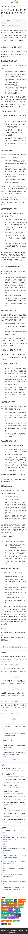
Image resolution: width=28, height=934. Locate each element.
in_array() (20, 906)
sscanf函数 (20, 903)
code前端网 (11, 930)
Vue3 (3, 673)
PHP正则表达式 (5, 912)
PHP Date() (13, 912)
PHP (3, 900)
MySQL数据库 (16, 921)
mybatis (19, 915)
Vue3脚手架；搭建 (6, 661)
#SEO (4, 23)
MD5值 (11, 909)
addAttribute (5, 909)
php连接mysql (5, 915)
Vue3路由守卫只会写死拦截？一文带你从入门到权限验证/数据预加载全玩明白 (14, 753)
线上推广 (17, 25)
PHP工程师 (17, 909)
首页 (2, 7)
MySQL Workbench (7, 921)
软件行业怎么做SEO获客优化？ (13, 646)
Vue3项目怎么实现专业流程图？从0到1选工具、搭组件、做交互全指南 (14, 862)
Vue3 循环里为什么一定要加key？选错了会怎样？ (14, 727)
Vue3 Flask (4, 710)
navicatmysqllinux (14, 918)
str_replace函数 (13, 903)
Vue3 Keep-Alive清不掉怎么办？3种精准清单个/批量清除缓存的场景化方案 (14, 734)
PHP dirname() (22, 900)
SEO (12, 7)
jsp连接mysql (5, 918)
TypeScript (9, 673)
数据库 (19, 912)
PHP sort (15, 906)
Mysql (15, 900)
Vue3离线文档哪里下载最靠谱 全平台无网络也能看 (14, 882)
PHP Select (5, 903)
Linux (9, 924)
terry (14, 722)
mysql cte (4, 924)
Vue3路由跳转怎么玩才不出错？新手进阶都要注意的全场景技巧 (14, 746)
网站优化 (7, 7)
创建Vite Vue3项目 (7, 740)
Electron (8, 698)
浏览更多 (14, 759)
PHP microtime (9, 900)
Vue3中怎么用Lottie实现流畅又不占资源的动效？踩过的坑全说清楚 (14, 875)
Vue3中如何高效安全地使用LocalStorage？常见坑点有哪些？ (14, 869)
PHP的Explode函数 (6, 906)
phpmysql (12, 915)
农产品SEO (11, 25)
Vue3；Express (5, 686)
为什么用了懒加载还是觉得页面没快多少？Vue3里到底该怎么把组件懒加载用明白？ (14, 888)
